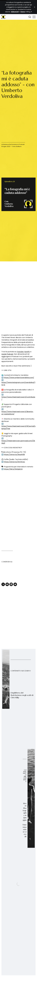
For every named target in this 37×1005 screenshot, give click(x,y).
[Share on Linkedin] (11, 584)
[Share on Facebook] (7, 584)
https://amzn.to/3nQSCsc (14, 462)
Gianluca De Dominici (10, 144)
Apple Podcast (7, 354)
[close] (34, 7)
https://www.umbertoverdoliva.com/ (19, 377)
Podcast (21, 144)
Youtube (20, 351)
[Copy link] (15, 584)
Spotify (27, 351)
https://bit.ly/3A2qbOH (13, 469)
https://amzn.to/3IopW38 (14, 454)
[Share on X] (3, 584)
